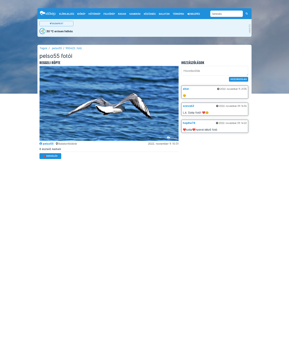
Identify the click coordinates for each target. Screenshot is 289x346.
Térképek (178, 14)
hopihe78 (189, 123)
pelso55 (57, 48)
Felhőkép (109, 14)
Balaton (164, 14)
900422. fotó (74, 48)
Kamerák (135, 14)
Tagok (43, 48)
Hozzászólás (238, 79)
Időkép (81, 14)
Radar (122, 14)
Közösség (150, 14)
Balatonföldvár (67, 143)
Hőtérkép (94, 14)
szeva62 (188, 106)
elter (186, 88)
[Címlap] (49, 13)
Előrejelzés (66, 14)
